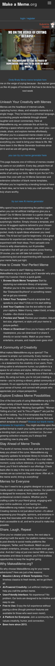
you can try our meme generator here (28, 155)
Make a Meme (19, 4)
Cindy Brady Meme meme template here (27, 79)
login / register (27, 18)
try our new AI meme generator (27, 201)
